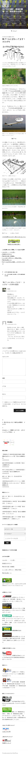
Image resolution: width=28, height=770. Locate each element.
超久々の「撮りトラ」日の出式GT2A (12, 476)
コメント (5, 356)
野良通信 (9, 322)
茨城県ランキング (6, 743)
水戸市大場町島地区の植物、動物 (11, 272)
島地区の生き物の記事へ (14, 244)
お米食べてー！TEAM (17, 672)
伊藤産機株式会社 (16, 630)
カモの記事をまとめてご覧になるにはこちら (14, 236)
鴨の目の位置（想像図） (8, 256)
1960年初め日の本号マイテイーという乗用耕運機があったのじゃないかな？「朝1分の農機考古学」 (13, 483)
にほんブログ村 (6, 731)
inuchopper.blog (16, 701)
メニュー (15, 31)
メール (4, 386)
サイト (4, 394)
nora (13, 36)
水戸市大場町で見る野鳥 (11, 274)
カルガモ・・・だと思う (8, 252)
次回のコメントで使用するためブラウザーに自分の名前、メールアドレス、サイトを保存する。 (14, 404)
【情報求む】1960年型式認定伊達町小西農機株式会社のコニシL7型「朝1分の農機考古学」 (13, 456)
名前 (3, 378)
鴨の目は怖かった (7, 260)
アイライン (13, 89)
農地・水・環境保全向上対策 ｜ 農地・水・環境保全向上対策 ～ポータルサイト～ (13, 713)
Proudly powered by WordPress (10, 753)
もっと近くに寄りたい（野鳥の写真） (12, 258)
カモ (5, 274)
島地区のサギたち (7, 254)
